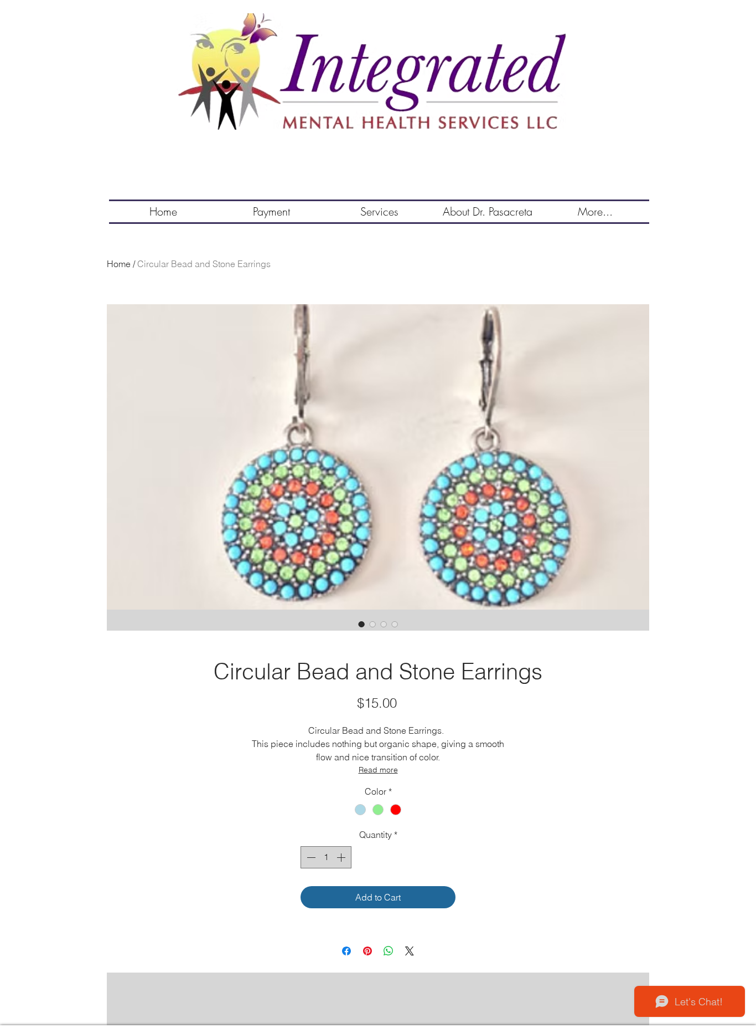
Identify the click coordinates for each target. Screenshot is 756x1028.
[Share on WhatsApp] (388, 951)
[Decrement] (310, 857)
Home (119, 263)
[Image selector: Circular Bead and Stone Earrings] (361, 624)
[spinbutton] (326, 857)
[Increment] (342, 857)
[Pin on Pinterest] (367, 951)
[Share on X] (409, 951)
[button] (379, 211)
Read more (378, 770)
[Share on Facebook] (346, 951)
